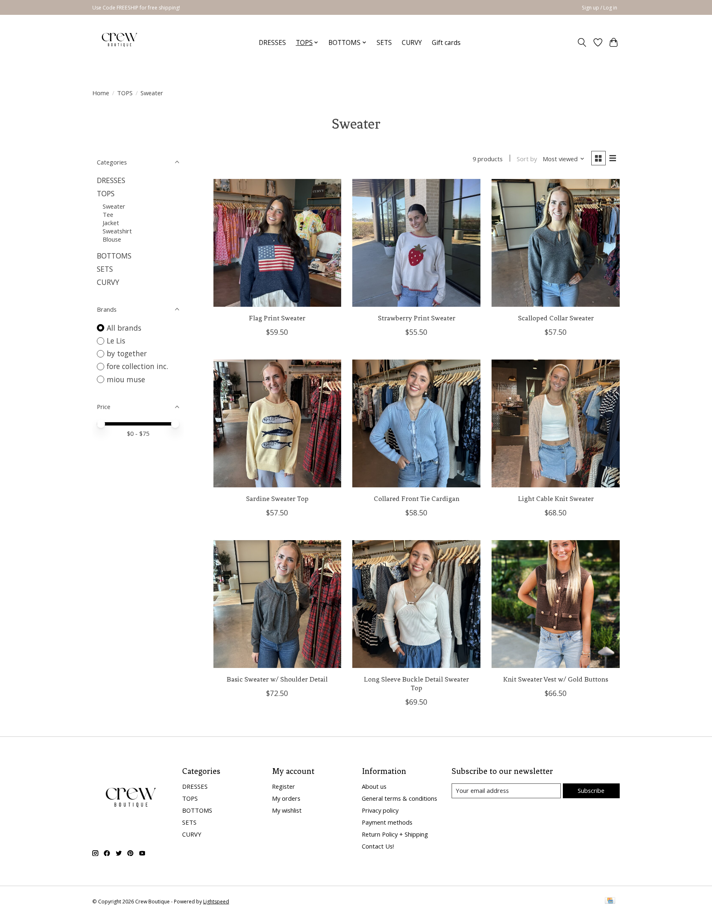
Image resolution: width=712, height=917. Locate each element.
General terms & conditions (399, 798)
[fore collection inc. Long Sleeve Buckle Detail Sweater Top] (416, 604)
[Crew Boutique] (120, 42)
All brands (124, 328)
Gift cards (446, 42)
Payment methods (387, 822)
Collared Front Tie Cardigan (416, 499)
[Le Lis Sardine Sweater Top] (277, 423)
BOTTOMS (114, 256)
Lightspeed (216, 901)
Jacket (111, 223)
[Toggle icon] (582, 42)
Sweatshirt (117, 231)
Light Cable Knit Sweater (556, 499)
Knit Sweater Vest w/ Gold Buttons (555, 679)
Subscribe (591, 790)
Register (283, 786)
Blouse (112, 239)
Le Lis (116, 341)
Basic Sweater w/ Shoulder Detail (277, 679)
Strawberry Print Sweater (416, 318)
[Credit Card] (610, 901)
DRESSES (272, 42)
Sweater (114, 206)
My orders (286, 798)
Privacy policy (380, 810)
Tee (108, 214)
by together (127, 353)
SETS (384, 42)
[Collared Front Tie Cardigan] (416, 423)
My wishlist (287, 810)
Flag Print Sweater (277, 318)
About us (374, 786)
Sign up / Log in (599, 7)
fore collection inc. (137, 366)
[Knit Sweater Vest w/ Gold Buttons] (555, 604)
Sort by (527, 159)
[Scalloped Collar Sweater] (555, 243)
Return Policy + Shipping (395, 834)
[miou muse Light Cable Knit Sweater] (555, 423)
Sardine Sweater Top (277, 499)
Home (100, 93)
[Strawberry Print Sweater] (416, 243)
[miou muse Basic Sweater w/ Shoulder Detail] (277, 604)
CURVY (412, 42)
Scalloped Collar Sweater (556, 318)
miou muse (126, 379)
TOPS (125, 93)
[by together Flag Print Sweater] (277, 243)
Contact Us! (378, 846)
